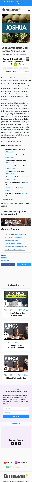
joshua (21, 45)
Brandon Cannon (6, 54)
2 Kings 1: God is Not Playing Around (16, 314)
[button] (29, 9)
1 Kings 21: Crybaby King (16, 378)
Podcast (15, 45)
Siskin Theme (25, 481)
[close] (30, 3)
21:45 (9, 132)
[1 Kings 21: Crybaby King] (16, 363)
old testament (6, 45)
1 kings (16, 342)
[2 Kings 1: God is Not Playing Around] (16, 299)
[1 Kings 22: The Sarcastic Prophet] (16, 331)
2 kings (16, 310)
